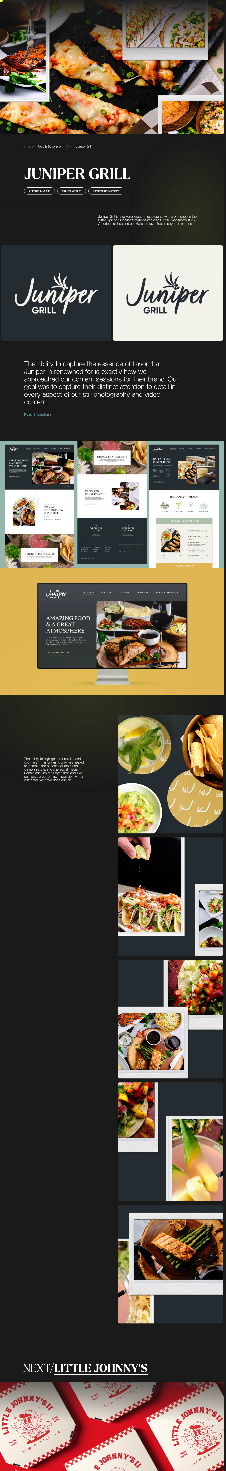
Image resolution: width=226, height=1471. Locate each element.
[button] (112, 414)
